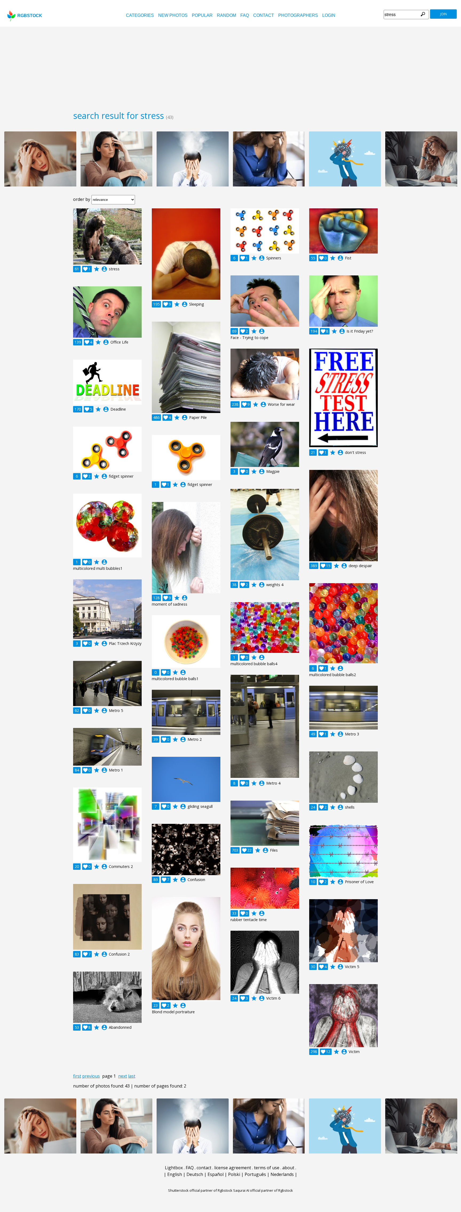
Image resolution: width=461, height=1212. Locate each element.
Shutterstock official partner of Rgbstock (200, 1190)
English (174, 1174)
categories (140, 15)
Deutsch (194, 1174)
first (77, 1076)
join (443, 14)
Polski (234, 1174)
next (122, 1076)
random (226, 15)
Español (216, 1174)
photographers (298, 15)
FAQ (244, 15)
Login (328, 15)
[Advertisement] (230, 66)
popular (202, 15)
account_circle (104, 269)
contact (263, 15)
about (288, 1168)
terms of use (266, 1168)
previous (91, 1076)
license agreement (232, 1168)
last (131, 1076)
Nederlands (282, 1174)
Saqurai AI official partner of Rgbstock (263, 1190)
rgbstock (29, 15)
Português (255, 1174)
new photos (173, 15)
